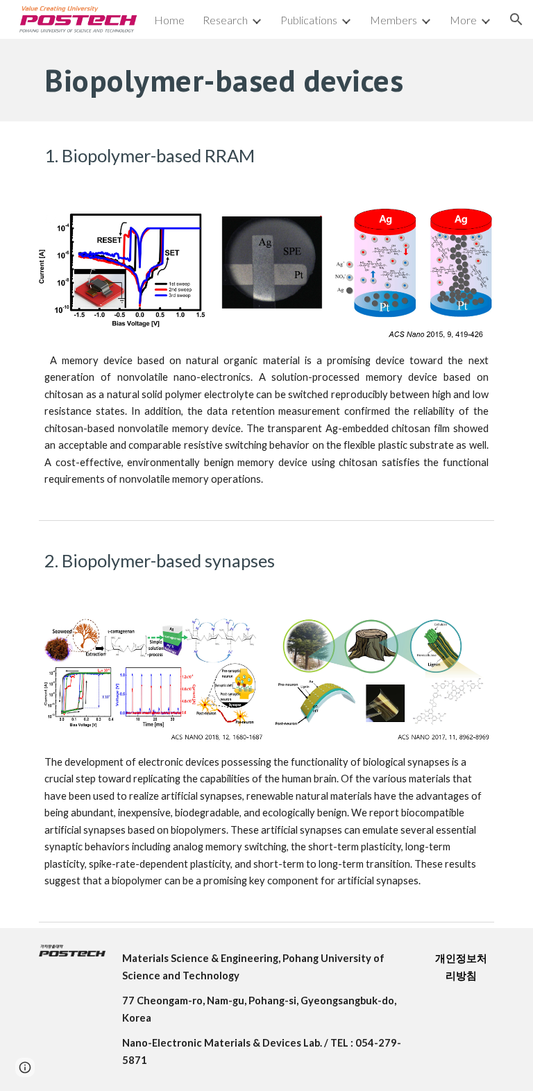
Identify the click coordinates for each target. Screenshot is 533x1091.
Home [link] (169, 19)
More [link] (463, 19)
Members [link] (393, 19)
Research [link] (225, 19)
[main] (266, 80)
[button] (516, 19)
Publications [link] (308, 19)
